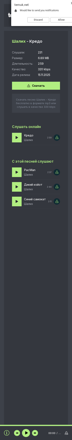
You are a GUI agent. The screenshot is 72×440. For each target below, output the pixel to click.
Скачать (38, 85)
